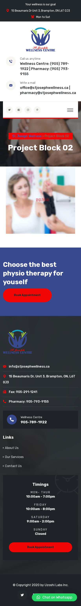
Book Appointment (27, 295)
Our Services (14, 457)
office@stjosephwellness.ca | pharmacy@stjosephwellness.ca (48, 90)
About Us (11, 448)
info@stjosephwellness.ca (29, 366)
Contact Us (13, 466)
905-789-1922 (34, 422)
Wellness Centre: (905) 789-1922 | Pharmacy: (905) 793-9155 (44, 68)
